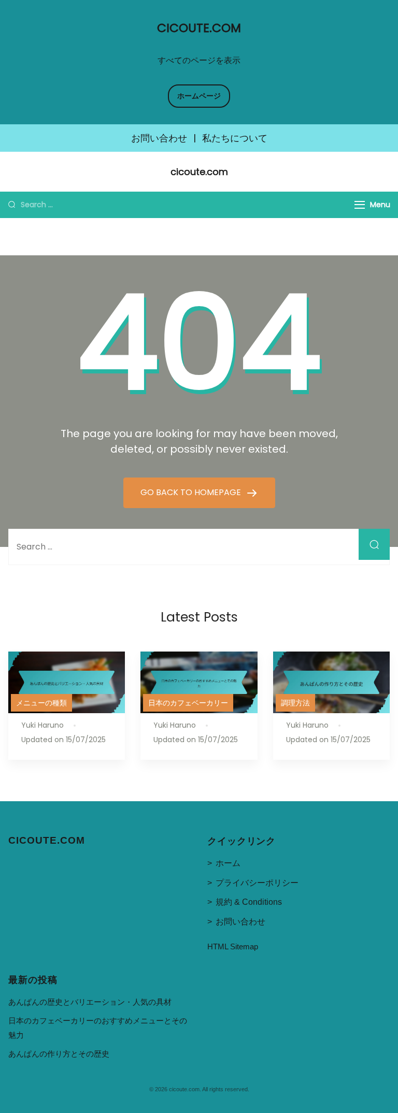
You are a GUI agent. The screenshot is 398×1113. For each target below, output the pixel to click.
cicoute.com (199, 28)
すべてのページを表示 (199, 60)
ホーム (228, 863)
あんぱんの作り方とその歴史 (58, 1053)
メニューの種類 (41, 703)
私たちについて (234, 138)
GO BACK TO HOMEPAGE (191, 492)
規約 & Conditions (249, 902)
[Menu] (359, 205)
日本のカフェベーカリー (188, 703)
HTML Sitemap (232, 946)
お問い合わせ (159, 138)
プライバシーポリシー (257, 882)
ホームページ (199, 96)
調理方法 (295, 703)
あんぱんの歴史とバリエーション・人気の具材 (90, 1002)
